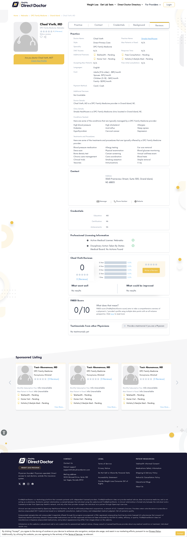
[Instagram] (28, 484)
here (112, 314)
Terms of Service (75, 534)
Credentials (119, 24)
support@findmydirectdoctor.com (77, 470)
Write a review (45, 34)
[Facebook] (32, 484)
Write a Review (151, 270)
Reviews (159, 25)
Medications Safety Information (148, 468)
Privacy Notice (104, 468)
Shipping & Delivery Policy (146, 473)
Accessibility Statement (107, 477)
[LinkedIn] (24, 484)
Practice (78, 24)
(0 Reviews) (58, 31)
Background (139, 24)
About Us (139, 486)
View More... (59, 407)
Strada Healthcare (149, 38)
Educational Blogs (143, 482)
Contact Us (68, 463)
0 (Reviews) (82, 279)
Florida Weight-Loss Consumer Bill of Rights (113, 482)
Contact (99, 24)
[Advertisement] (39, 86)
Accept (180, 533)
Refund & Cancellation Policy (148, 477)
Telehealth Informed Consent (147, 464)
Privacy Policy (155, 531)
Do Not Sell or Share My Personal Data (114, 473)
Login (169, 4)
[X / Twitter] (19, 484)
